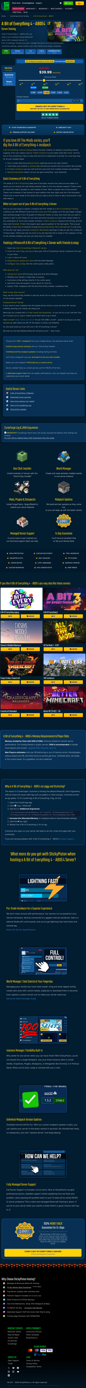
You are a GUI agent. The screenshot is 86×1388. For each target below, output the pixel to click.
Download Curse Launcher (20, 397)
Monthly (8, 69)
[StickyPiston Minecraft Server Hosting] (5, 6)
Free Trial (17, 12)
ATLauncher (12, 1341)
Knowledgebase (28, 3)
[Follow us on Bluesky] (13, 1368)
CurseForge (12, 1344)
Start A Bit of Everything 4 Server (43, 1252)
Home (4, 16)
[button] (80, 3)
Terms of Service (33, 1360)
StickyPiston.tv (32, 1338)
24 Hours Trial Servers (33, 1308)
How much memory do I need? (22, 401)
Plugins (68, 9)
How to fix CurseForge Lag (20, 405)
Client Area (16, 3)
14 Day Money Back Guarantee (19, 1287)
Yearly (9, 83)
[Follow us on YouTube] (18, 1372)
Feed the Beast (13, 1335)
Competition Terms (33, 1367)
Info (10, 616)
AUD (59, 92)
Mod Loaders (56, 9)
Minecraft (31, 9)
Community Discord (34, 1332)
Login (69, 3)
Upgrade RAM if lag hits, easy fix (42, 748)
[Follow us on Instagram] (9, 1372)
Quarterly (9, 76)
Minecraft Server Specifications (21, 929)
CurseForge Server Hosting (19, 16)
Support (39, 3)
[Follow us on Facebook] (18, 1368)
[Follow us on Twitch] (13, 1372)
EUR (40, 92)
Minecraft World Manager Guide (21, 998)
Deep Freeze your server (24, 320)
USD (46, 92)
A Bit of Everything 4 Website (22, 393)
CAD (53, 92)
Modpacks (43, 9)
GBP (33, 92)
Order (31, 616)
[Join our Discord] (9, 1375)
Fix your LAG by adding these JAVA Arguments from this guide (29, 438)
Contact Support (66, 839)
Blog (26, 12)
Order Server (18, 9)
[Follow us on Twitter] (9, 1368)
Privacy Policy (31, 1363)
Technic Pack (13, 1338)
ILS (66, 92)
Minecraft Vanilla (14, 1332)
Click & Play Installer (18, 409)
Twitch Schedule (32, 1335)
